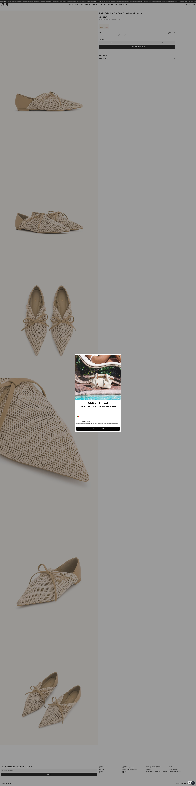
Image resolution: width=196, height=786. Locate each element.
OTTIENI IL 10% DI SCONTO (98, 428)
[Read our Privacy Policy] (119, 424)
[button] (193, 783)
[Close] (119, 356)
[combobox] (79, 416)
